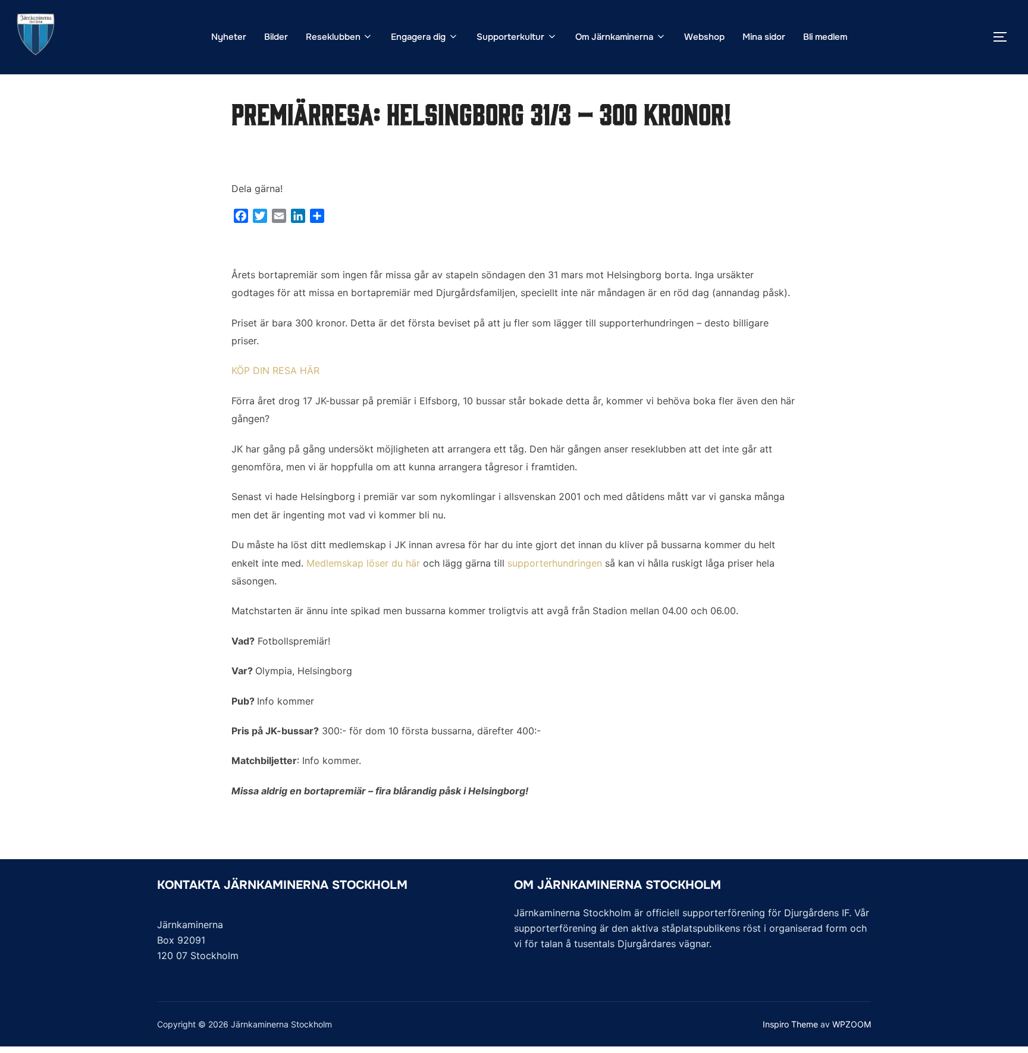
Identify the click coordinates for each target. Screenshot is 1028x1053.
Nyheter (228, 37)
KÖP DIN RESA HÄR (275, 370)
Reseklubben (333, 37)
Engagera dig (418, 37)
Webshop (704, 37)
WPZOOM (851, 1024)
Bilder (276, 37)
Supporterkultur (510, 37)
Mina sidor (763, 37)
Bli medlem (825, 37)
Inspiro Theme (790, 1024)
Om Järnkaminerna (614, 37)
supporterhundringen (554, 563)
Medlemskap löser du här (363, 563)
